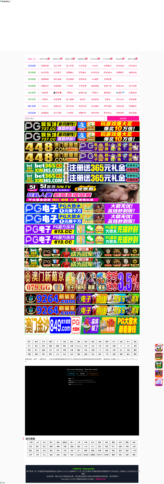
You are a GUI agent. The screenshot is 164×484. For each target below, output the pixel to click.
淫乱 (58, 450)
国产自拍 (44, 59)
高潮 (71, 446)
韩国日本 (56, 59)
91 (57, 342)
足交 (92, 346)
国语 (113, 450)
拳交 (99, 354)
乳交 (92, 354)
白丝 (44, 450)
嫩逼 (135, 350)
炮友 (134, 442)
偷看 (51, 446)
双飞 (128, 342)
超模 (43, 350)
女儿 (44, 455)
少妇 (50, 350)
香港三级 (69, 59)
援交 (128, 354)
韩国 (50, 342)
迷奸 (36, 346)
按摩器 (93, 455)
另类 (135, 346)
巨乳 (43, 346)
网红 (64, 346)
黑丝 (51, 450)
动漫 (114, 346)
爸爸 (71, 455)
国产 (29, 342)
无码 (107, 346)
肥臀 (85, 450)
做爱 (121, 354)
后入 (121, 350)
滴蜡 (58, 446)
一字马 (134, 450)
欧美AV (119, 59)
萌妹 (58, 442)
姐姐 (51, 455)
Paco (92, 446)
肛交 (85, 346)
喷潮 (92, 450)
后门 (78, 450)
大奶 (57, 350)
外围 (127, 446)
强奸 (135, 342)
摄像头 (65, 442)
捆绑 (113, 455)
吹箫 (127, 455)
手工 (29, 346)
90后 (65, 450)
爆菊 (127, 442)
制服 (50, 346)
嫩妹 (78, 350)
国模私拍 (81, 59)
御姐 (78, 354)
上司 (37, 442)
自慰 (114, 354)
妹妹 (58, 455)
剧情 (57, 346)
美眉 (99, 450)
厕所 (127, 450)
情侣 (92, 342)
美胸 (92, 350)
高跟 (36, 354)
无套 (114, 350)
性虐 (106, 446)
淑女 (37, 446)
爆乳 (135, 354)
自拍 (64, 342)
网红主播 (132, 59)
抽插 (120, 446)
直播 (64, 350)
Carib (86, 446)
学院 (37, 450)
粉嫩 (106, 450)
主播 (71, 346)
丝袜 (121, 342)
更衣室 (106, 455)
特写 (120, 442)
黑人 (71, 442)
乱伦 (64, 354)
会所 (71, 450)
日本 (43, 342)
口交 (99, 346)
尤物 (128, 350)
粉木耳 (99, 455)
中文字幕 (107, 59)
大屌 (37, 455)
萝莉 (78, 342)
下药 (107, 354)
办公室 (79, 455)
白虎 (30, 446)
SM (128, 346)
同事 (29, 350)
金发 (71, 354)
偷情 (85, 354)
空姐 (99, 342)
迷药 (120, 455)
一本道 (30, 442)
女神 (134, 446)
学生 (44, 442)
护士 (114, 342)
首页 (35, 359)
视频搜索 (123, 118)
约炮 (107, 350)
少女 (57, 354)
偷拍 (71, 342)
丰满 (85, 442)
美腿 (29, 354)
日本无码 (94, 59)
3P (121, 346)
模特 (107, 342)
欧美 (36, 342)
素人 (36, 350)
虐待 (120, 450)
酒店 (78, 446)
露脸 (113, 442)
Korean (78, 346)
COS (99, 350)
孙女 (44, 446)
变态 (99, 446)
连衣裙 (86, 455)
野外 (51, 442)
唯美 (99, 442)
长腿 (65, 446)
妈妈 (65, 455)
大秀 (78, 442)
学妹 (85, 342)
